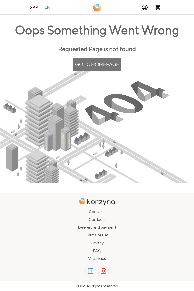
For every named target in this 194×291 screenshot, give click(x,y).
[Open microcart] (157, 7)
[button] (144, 7)
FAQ (97, 250)
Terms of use (97, 235)
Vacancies (97, 258)
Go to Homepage (97, 64)
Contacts (97, 219)
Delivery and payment (97, 227)
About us (97, 211)
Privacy (97, 243)
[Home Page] (97, 7)
